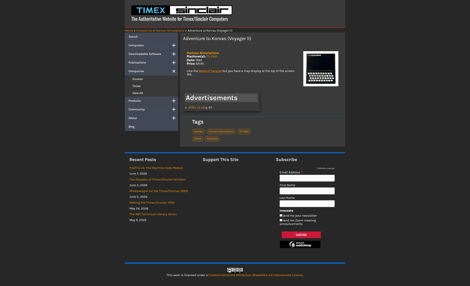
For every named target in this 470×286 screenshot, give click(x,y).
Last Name (287, 198)
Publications (137, 62)
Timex (136, 86)
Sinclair (137, 79)
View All (137, 93)
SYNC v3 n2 (197, 107)
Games (198, 131)
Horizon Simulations (203, 53)
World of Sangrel (210, 71)
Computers (136, 45)
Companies (136, 71)
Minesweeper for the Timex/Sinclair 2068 (158, 191)
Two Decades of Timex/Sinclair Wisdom (157, 179)
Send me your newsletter (299, 215)
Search (133, 36)
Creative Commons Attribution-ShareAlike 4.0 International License (255, 275)
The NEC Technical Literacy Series (153, 214)
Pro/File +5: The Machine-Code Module (156, 168)
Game (197, 138)
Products (135, 100)
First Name (287, 185)
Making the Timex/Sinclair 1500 (151, 202)
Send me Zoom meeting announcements (298, 222)
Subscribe (301, 235)
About (133, 118)
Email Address (291, 172)
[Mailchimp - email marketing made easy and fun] (300, 247)
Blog (132, 126)
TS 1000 (212, 56)
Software (212, 138)
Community (137, 109)
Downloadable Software (145, 54)
